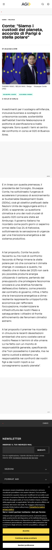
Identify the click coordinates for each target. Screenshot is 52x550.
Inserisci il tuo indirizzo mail (17, 444)
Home (4, 20)
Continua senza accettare (26, 538)
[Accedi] (48, 4)
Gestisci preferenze (26, 545)
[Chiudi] (49, 487)
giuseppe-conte (9, 94)
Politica (11, 20)
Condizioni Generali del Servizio (25, 458)
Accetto (26, 531)
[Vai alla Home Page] (26, 4)
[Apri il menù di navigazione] (4, 4)
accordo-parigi (25, 94)
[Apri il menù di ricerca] (42, 4)
